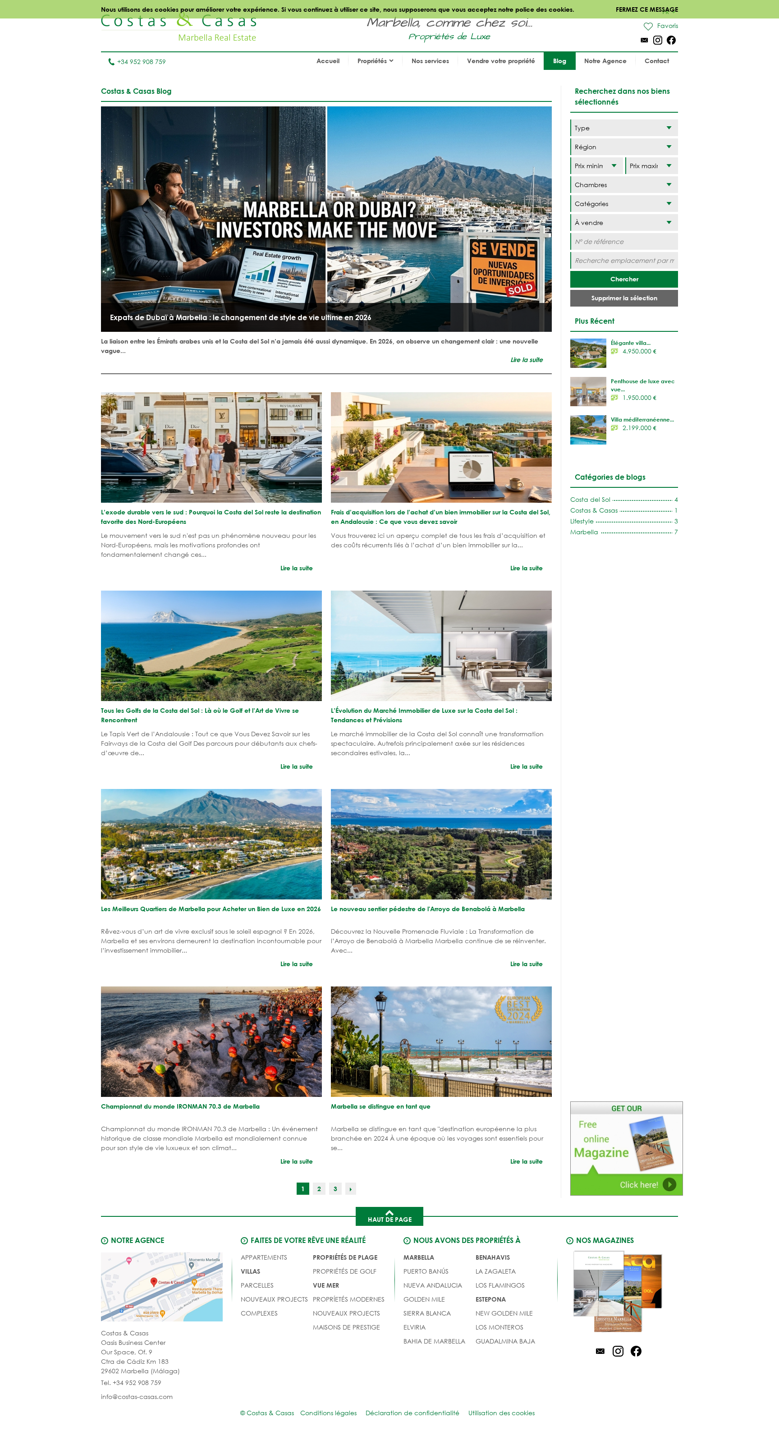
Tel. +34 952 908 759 (131, 1382)
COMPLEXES (259, 1313)
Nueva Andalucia (432, 1285)
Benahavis (493, 1257)
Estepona (491, 1299)
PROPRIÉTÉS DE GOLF (344, 1271)
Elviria (414, 1327)
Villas (250, 1271)
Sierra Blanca (427, 1313)
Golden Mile (424, 1299)
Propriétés (372, 60)
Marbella (418, 1257)
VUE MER (326, 1285)
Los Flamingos (500, 1285)
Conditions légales (328, 1412)
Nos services (430, 60)
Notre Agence (605, 60)
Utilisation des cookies (501, 1412)
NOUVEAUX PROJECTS (274, 1299)
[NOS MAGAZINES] (618, 1293)
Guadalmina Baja (505, 1341)
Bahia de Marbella (434, 1341)
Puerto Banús (426, 1271)
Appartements (264, 1257)
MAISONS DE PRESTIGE (346, 1327)
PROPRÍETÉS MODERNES (349, 1299)
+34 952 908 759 (141, 61)
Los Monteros (499, 1327)
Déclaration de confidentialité (412, 1412)
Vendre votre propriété (501, 60)
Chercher (624, 279)
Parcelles (257, 1285)
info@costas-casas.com (137, 1396)
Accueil (327, 60)
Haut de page (390, 1219)
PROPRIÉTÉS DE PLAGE (345, 1257)
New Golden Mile (504, 1313)
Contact (657, 60)
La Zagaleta (496, 1271)
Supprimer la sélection (624, 298)
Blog (559, 60)
